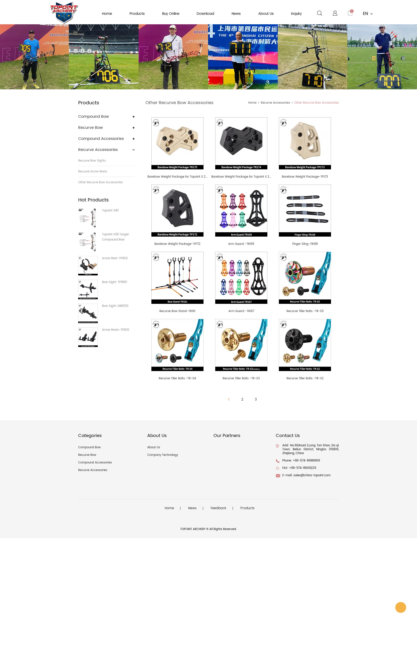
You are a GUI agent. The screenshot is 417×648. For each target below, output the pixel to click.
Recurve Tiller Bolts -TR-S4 (177, 378)
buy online (170, 13)
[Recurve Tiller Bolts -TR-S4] (177, 344)
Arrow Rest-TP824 (114, 258)
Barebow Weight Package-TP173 (305, 177)
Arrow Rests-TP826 (115, 330)
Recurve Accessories (98, 150)
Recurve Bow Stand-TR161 (177, 311)
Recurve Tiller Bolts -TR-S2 (305, 378)
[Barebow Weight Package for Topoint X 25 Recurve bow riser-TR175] (177, 143)
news (236, 13)
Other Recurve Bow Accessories (100, 182)
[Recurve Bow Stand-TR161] (177, 277)
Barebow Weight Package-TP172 (177, 244)
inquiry (296, 13)
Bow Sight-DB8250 (115, 306)
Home (252, 103)
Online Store (400, 607)
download (205, 13)
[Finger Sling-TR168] (305, 210)
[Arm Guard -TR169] (241, 210)
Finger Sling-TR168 (305, 244)
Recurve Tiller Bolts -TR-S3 (241, 378)
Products (247, 508)
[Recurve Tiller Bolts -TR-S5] (305, 277)
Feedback (218, 508)
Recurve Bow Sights (92, 161)
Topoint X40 (110, 210)
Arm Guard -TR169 (241, 244)
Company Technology (162, 455)
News (192, 508)
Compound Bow (93, 116)
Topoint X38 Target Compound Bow (115, 237)
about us (266, 13)
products (137, 13)
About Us (153, 447)
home (107, 13)
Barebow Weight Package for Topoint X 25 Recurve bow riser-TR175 (194, 177)
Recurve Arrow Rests (92, 171)
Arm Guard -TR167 (241, 311)
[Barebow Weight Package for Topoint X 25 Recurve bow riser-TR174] (241, 143)
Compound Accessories (101, 139)
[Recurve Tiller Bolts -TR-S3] (241, 344)
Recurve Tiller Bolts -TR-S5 (305, 311)
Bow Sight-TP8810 (114, 282)
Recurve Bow (90, 127)
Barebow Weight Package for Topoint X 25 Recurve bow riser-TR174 (258, 177)
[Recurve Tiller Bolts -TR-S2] (305, 344)
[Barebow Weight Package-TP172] (177, 210)
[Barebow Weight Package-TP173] (305, 143)
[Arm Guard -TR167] (241, 277)
